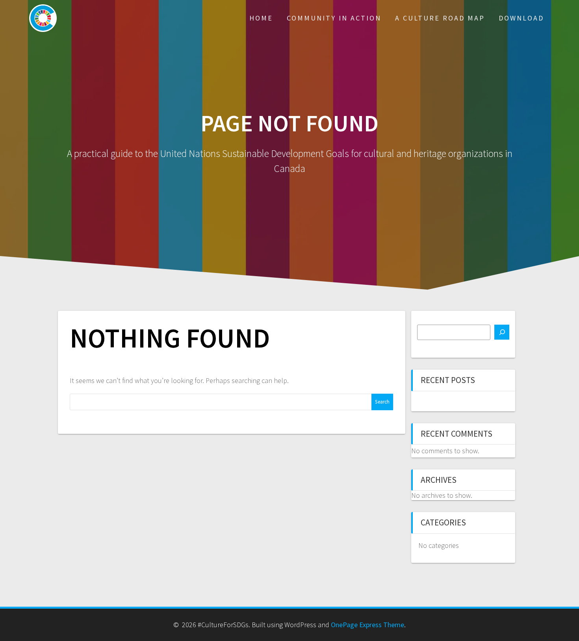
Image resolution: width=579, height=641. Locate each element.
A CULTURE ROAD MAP (440, 17)
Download (521, 17)
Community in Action (334, 17)
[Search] (501, 332)
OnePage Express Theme (367, 624)
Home (261, 17)
